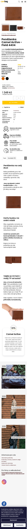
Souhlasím (19, 525)
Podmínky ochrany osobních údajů (11, 459)
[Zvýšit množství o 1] (22, 98)
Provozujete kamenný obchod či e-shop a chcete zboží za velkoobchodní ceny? (13, 474)
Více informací (13, 516)
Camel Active (11, 88)
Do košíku (14, 102)
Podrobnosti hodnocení (9, 35)
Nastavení (13, 520)
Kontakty (4, 461)
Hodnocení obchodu (7, 463)
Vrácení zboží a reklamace (9, 465)
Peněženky (16, 110)
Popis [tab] (4, 158)
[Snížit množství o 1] (15, 98)
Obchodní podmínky (7, 458)
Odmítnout (7, 525)
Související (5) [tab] (12, 158)
